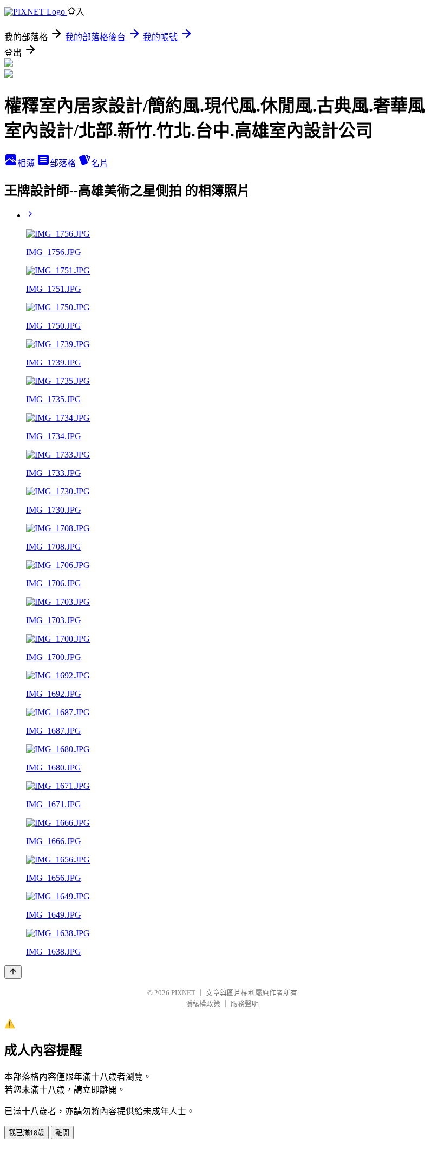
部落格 (64, 163)
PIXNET (183, 993)
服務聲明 (245, 1003)
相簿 (27, 163)
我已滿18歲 (26, 1133)
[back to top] (13, 972)
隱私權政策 (202, 1003)
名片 (99, 163)
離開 (62, 1133)
